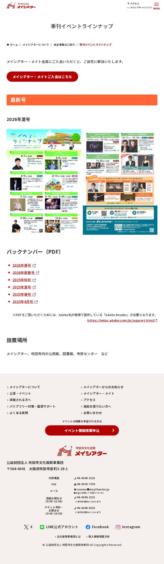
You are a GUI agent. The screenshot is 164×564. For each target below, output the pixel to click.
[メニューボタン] (156, 5)
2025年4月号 (23, 301)
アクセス (134, 3)
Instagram (131, 526)
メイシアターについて (140, 7)
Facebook (100, 526)
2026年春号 (22, 265)
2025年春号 (22, 294)
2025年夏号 (22, 287)
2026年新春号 (24, 272)
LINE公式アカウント (62, 526)
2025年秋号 (22, 279)
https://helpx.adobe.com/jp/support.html (120, 320)
